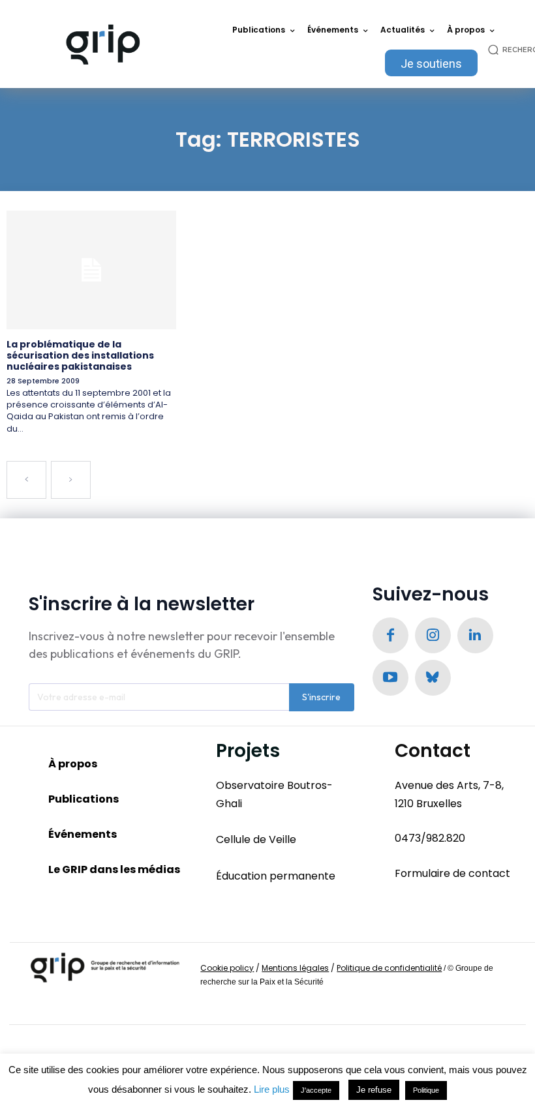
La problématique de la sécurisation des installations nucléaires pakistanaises (80, 355)
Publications (83, 799)
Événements (82, 834)
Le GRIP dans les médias (114, 869)
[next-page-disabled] (71, 480)
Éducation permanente (275, 875)
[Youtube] (390, 678)
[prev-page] (26, 480)
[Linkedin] (475, 635)
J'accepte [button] (316, 1090)
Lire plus (272, 1089)
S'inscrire (321, 697)
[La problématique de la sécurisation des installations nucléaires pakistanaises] (91, 270)
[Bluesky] (433, 678)
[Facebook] (390, 635)
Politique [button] (426, 1090)
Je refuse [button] (373, 1090)
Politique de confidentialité (389, 967)
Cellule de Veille (256, 839)
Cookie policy (227, 967)
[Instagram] (433, 635)
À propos (72, 763)
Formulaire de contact (452, 873)
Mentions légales (295, 967)
